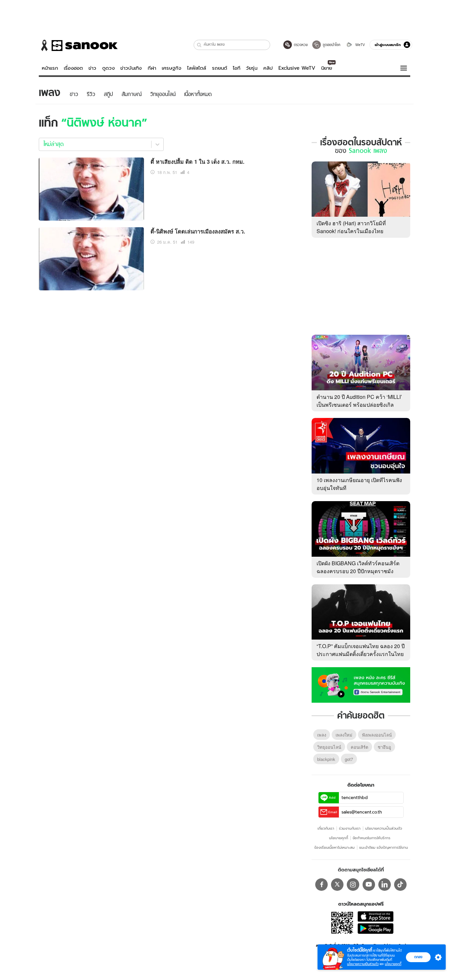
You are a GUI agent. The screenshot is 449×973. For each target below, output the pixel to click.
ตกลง (418, 957)
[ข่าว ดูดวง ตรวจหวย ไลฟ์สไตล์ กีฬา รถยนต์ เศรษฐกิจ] (78, 45)
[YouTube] (369, 884)
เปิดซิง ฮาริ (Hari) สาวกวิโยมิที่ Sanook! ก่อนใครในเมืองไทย (351, 227)
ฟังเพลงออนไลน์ (377, 735)
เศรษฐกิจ (171, 68)
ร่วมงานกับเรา (350, 828)
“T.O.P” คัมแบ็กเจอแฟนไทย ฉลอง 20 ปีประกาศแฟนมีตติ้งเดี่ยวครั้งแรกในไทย (361, 650)
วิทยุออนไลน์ (329, 747)
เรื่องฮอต (73, 68)
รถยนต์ (219, 68)
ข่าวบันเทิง (131, 68)
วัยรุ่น (251, 68)
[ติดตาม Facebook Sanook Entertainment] (361, 684)
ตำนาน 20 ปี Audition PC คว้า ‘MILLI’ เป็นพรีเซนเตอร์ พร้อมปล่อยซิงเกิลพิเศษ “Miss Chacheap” (359, 404)
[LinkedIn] (384, 884)
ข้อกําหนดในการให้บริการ (371, 837)
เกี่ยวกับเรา (326, 828)
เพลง (321, 735)
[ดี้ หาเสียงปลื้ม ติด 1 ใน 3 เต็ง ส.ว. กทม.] (91, 188)
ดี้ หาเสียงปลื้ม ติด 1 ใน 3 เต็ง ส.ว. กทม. (198, 161)
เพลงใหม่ (344, 735)
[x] (337, 884)
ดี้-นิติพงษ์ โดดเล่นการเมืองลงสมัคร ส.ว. (198, 231)
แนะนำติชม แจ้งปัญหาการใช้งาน (383, 847)
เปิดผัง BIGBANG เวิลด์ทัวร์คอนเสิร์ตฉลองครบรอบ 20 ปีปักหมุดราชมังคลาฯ (358, 571)
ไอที (236, 68)
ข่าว (92, 68)
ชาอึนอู (384, 747)
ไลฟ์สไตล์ (196, 68)
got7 (349, 759)
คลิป (268, 68)
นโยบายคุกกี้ (338, 837)
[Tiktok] (400, 884)
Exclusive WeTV (296, 68)
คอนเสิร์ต (359, 747)
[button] (199, 45)
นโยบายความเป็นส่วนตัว (383, 828)
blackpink (326, 759)
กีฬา (152, 68)
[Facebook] (321, 884)
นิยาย (326, 68)
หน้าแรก (50, 68)
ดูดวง (108, 68)
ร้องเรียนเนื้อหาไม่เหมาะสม (334, 847)
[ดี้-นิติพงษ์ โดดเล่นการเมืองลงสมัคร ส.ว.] (91, 258)
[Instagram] (353, 884)
